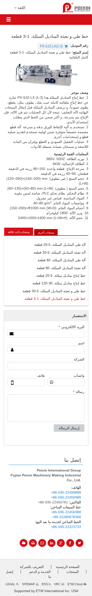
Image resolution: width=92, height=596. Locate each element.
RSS (45, 584)
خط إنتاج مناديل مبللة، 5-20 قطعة (61, 275)
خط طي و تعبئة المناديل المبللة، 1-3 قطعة (55, 299)
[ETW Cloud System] (23, 543)
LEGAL (11, 584)
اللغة (21, 8)
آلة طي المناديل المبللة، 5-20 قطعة (60, 245)
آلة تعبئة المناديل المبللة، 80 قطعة (61, 268)
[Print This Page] (33, 543)
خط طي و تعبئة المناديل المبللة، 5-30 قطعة (54, 291)
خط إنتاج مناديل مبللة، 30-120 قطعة (59, 283)
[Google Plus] (61, 543)
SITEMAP (29, 584)
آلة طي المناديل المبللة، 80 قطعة (62, 260)
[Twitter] (79, 543)
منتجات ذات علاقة (18, 232)
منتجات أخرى (46, 232)
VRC (57, 584)
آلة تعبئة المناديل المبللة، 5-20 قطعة (59, 252)
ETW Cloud (75, 584)
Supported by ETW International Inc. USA (46, 591)
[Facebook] (70, 543)
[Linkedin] (51, 543)
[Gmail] (42, 543)
